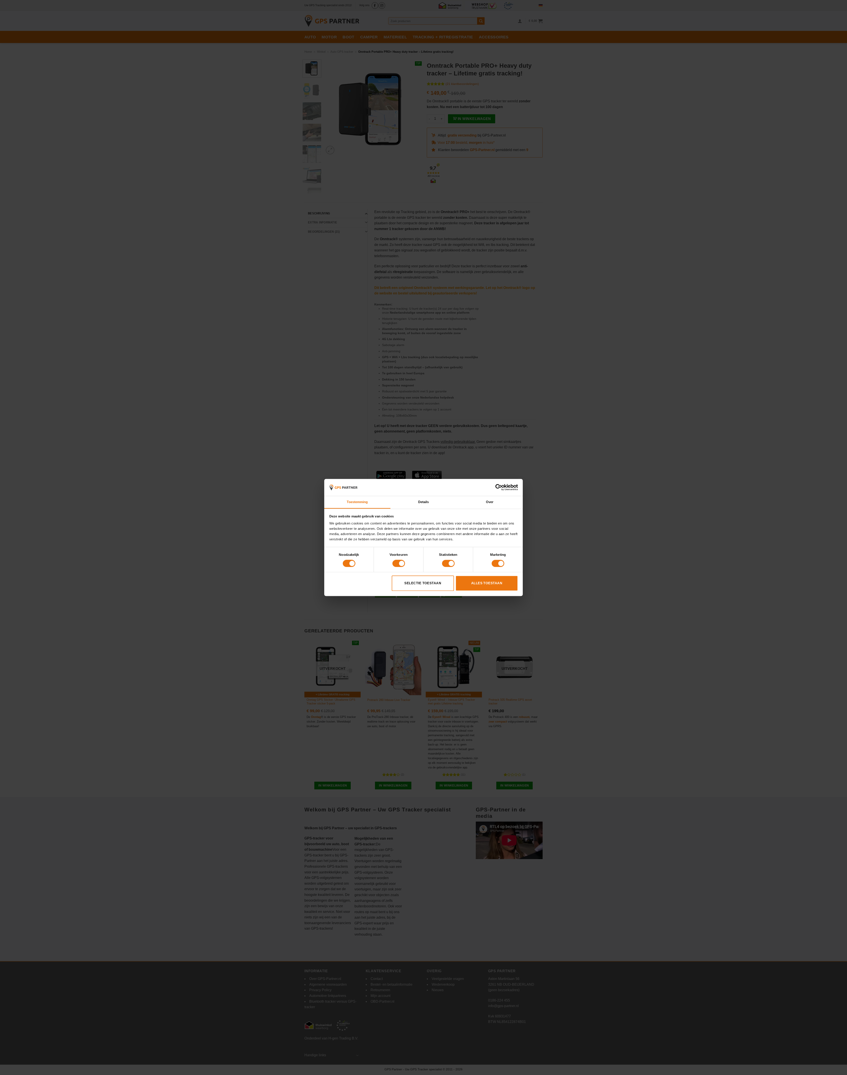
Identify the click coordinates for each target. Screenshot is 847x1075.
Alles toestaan (486, 583)
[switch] (398, 563)
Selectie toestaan (422, 583)
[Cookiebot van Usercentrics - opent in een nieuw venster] (498, 487)
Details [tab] (423, 502)
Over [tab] (489, 502)
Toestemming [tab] (357, 502)
